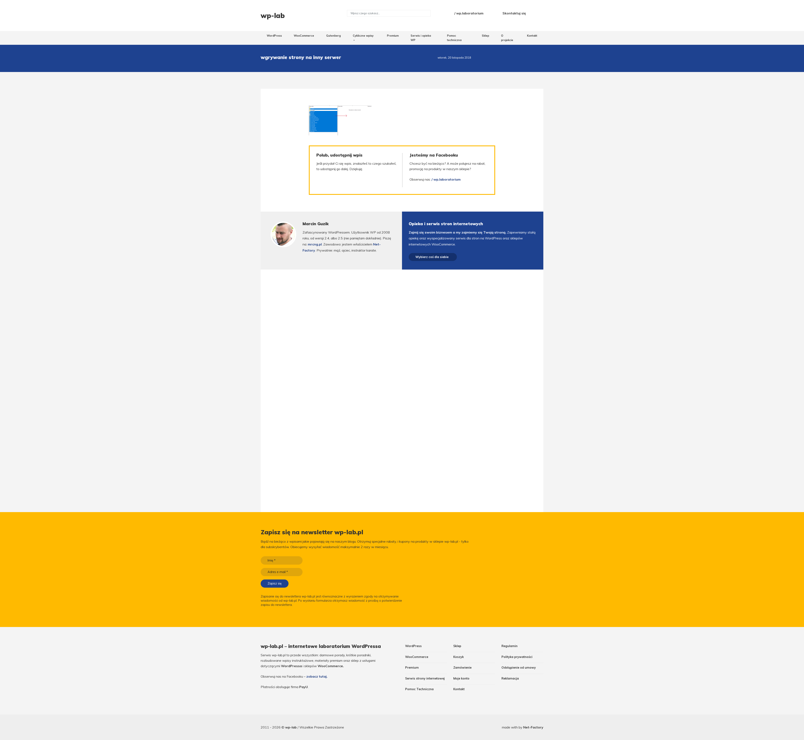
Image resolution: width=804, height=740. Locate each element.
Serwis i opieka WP (421, 38)
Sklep (485, 35)
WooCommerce (304, 35)
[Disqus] (402, 328)
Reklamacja (510, 678)
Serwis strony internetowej (425, 678)
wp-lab (291, 727)
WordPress (274, 35)
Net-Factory (533, 727)
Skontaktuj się (514, 13)
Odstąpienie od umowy (518, 667)
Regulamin (509, 646)
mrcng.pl (315, 244)
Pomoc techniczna (454, 38)
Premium (393, 35)
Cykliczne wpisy (363, 35)
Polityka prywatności (516, 657)
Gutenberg (333, 35)
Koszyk (458, 657)
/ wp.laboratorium (468, 13)
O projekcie (507, 38)
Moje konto (461, 678)
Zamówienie (462, 667)
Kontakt (532, 35)
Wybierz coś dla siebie (431, 257)
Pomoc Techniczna (419, 689)
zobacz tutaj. (316, 676)
